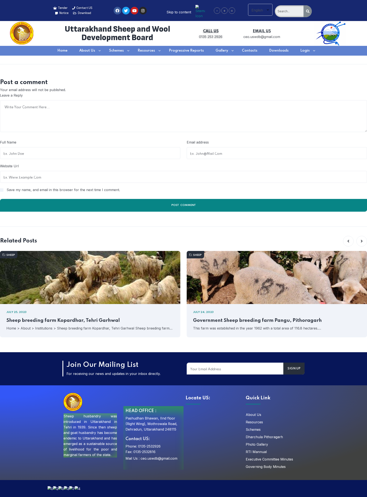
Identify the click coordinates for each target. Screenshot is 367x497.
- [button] (217, 10)
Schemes (253, 429)
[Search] (307, 11)
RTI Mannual (256, 452)
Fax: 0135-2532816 (140, 452)
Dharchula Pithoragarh (264, 437)
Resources (254, 422)
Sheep (10, 255)
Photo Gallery (257, 444)
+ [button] (224, 10)
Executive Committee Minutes (269, 459)
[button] (348, 241)
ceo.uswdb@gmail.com (159, 458)
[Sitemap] (200, 11)
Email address (198, 142)
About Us (253, 415)
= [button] (231, 10)
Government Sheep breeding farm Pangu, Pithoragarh (257, 320)
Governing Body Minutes (266, 467)
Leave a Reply (11, 95)
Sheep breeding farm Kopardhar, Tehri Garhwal (63, 320)
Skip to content (179, 12)
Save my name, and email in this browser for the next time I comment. (63, 190)
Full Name (8, 142)
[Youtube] (134, 10)
